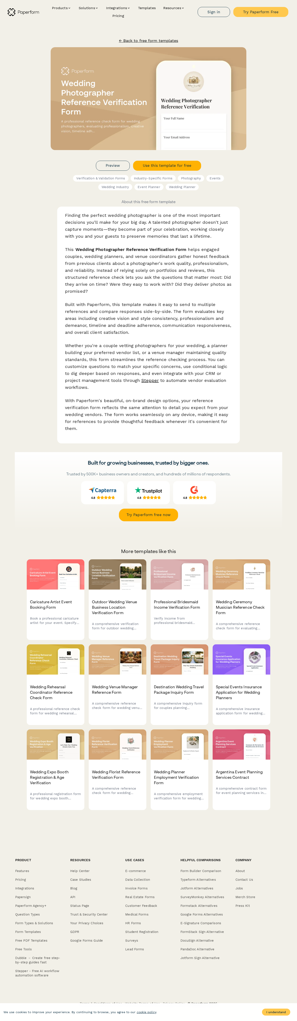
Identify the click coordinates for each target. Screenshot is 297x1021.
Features (22, 871)
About (240, 871)
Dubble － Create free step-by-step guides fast (37, 960)
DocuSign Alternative (197, 940)
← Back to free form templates (148, 40)
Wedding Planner (182, 187)
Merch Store (245, 897)
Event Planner (149, 187)
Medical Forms (136, 914)
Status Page (79, 906)
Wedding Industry (115, 187)
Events (215, 178)
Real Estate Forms (140, 897)
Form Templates (28, 932)
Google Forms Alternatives (201, 914)
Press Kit (242, 906)
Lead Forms (134, 949)
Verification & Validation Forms (100, 178)
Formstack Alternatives (198, 906)
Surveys (131, 940)
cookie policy (146, 1012)
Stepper (150, 380)
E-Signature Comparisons (200, 923)
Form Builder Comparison (200, 871)
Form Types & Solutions (34, 923)
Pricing (118, 16)
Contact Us (244, 880)
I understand (276, 1012)
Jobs (239, 888)
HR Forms (133, 923)
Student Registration (141, 932)
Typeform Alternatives (198, 880)
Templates (147, 8)
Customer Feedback (141, 906)
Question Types (27, 914)
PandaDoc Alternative (197, 949)
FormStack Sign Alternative (202, 932)
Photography (191, 178)
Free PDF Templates (31, 940)
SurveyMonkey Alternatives (202, 897)
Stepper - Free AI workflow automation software (37, 973)
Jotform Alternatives (197, 888)
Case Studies (80, 880)
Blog (73, 888)
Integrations (24, 888)
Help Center (80, 871)
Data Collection (137, 880)
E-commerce (135, 871)
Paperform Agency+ (30, 906)
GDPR (74, 932)
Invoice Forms (136, 888)
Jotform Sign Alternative (200, 958)
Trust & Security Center (89, 914)
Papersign (23, 897)
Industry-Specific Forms (153, 178)
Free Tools (23, 949)
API (72, 897)
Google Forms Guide (86, 940)
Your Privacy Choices (86, 923)
